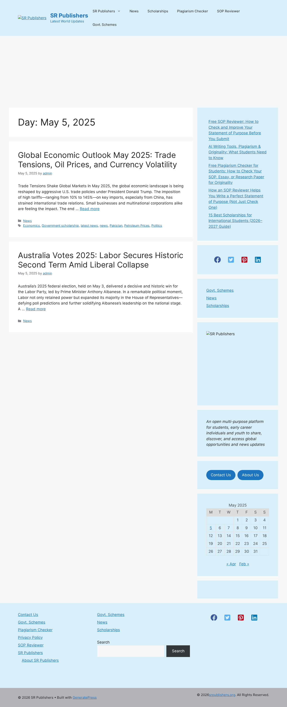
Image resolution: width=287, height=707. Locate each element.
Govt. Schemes (105, 24)
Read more (90, 209)
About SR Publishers (40, 660)
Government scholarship (60, 225)
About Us (250, 475)
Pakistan (116, 225)
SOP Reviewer (228, 11)
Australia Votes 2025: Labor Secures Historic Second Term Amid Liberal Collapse (100, 259)
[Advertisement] (143, 69)
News (134, 11)
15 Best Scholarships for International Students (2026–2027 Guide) (235, 221)
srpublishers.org (222, 695)
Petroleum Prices (137, 225)
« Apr (231, 564)
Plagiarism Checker (192, 11)
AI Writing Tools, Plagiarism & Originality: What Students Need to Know (238, 152)
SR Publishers (69, 15)
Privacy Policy (30, 637)
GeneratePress (85, 697)
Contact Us (221, 475)
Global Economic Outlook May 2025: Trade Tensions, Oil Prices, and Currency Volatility (97, 159)
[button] (217, 259)
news (104, 225)
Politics (156, 225)
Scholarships (158, 11)
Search (103, 642)
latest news (89, 225)
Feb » (244, 564)
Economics (31, 225)
